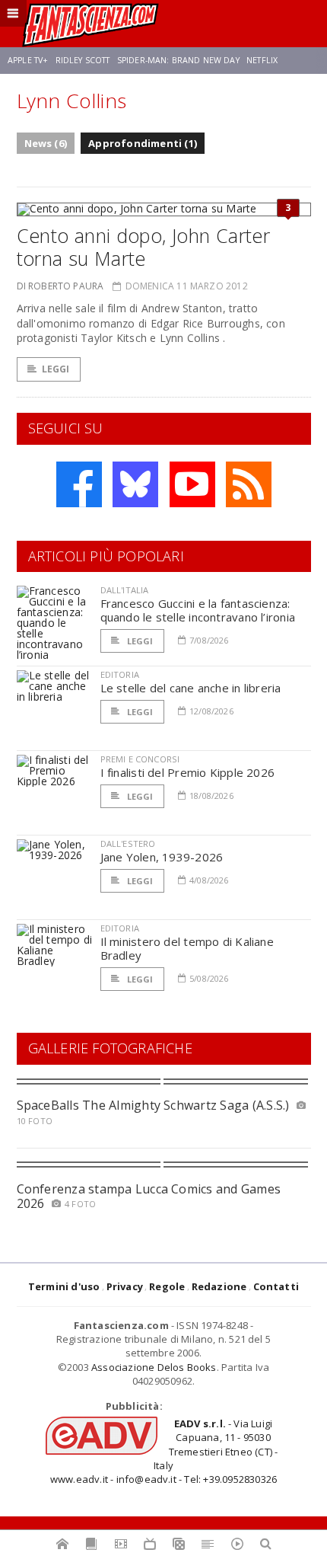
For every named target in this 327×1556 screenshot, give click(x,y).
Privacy (124, 1286)
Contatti (276, 1286)
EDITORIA (119, 674)
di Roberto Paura (60, 286)
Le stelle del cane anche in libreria (190, 687)
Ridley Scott (83, 60)
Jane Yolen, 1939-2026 (162, 856)
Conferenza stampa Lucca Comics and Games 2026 (149, 1196)
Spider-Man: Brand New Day (178, 60)
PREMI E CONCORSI (140, 759)
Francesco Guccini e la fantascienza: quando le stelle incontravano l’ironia (198, 610)
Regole (167, 1286)
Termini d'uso (64, 1286)
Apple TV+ (28, 60)
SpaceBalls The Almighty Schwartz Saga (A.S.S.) (153, 1105)
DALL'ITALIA (124, 590)
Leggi (56, 369)
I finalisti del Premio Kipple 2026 (187, 772)
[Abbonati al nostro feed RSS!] (249, 484)
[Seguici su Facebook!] (79, 484)
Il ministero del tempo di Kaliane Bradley (187, 948)
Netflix (262, 60)
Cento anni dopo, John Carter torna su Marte (144, 246)
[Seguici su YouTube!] (192, 484)
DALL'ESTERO (128, 843)
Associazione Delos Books (154, 1367)
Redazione (219, 1286)
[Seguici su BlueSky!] (135, 484)
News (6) (46, 143)
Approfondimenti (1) (142, 143)
